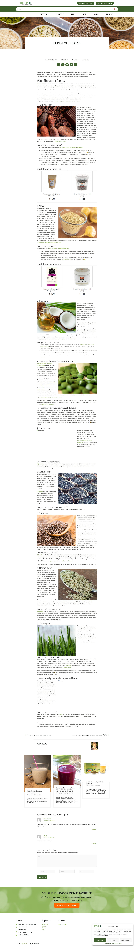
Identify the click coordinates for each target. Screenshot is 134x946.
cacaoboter (80, 147)
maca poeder (52, 248)
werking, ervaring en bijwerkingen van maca (49, 242)
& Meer (96, 14)
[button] (58, 64)
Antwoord (94, 829)
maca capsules (67, 259)
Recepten (60, 14)
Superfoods (40, 83)
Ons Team (44, 927)
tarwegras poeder (66, 667)
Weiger (113, 940)
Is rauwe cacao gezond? (60, 141)
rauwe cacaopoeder (64, 147)
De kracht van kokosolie (69, 339)
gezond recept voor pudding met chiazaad (61, 561)
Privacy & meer (62, 924)
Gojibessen (40, 464)
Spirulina (39, 363)
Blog (43, 929)
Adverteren (45, 924)
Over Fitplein (44, 14)
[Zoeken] (114, 9)
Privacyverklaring (113, 943)
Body (73, 14)
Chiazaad (39, 554)
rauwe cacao (65, 101)
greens (61, 714)
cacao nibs (73, 147)
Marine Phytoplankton (48, 404)
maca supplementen (63, 248)
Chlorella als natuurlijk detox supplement (50, 397)
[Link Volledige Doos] (37, 781)
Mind (84, 14)
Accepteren (100, 940)
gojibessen (58, 101)
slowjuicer (68, 665)
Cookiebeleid (107, 943)
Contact (120, 943)
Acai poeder (40, 491)
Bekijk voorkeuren (125, 940)
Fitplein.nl (24, 943)
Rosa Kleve (42, 744)
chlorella (78, 101)
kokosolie (71, 101)
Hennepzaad (40, 611)
